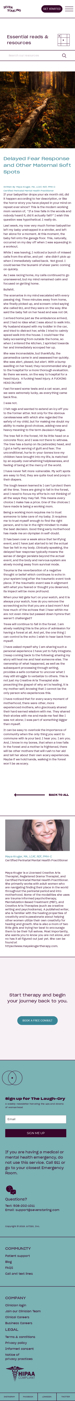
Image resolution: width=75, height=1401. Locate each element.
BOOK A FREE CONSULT (37, 1020)
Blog (8, 1262)
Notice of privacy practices (19, 1357)
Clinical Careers (17, 1317)
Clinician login (15, 1305)
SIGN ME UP (36, 1133)
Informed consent (19, 1349)
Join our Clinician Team (23, 1311)
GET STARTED (52, 8)
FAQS (9, 1267)
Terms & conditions (20, 1337)
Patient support (17, 1256)
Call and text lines (19, 1273)
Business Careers (18, 1323)
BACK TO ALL (59, 794)
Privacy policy (16, 1343)
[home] (12, 9)
